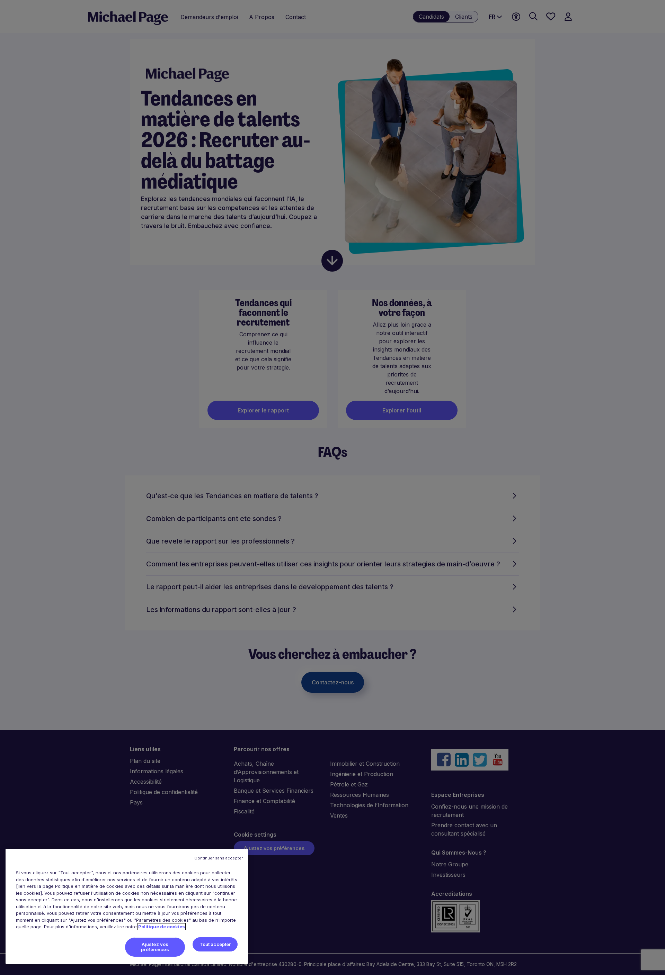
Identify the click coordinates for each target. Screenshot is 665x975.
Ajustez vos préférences (155, 947)
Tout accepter (215, 944)
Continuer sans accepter (218, 858)
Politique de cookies (161, 926)
